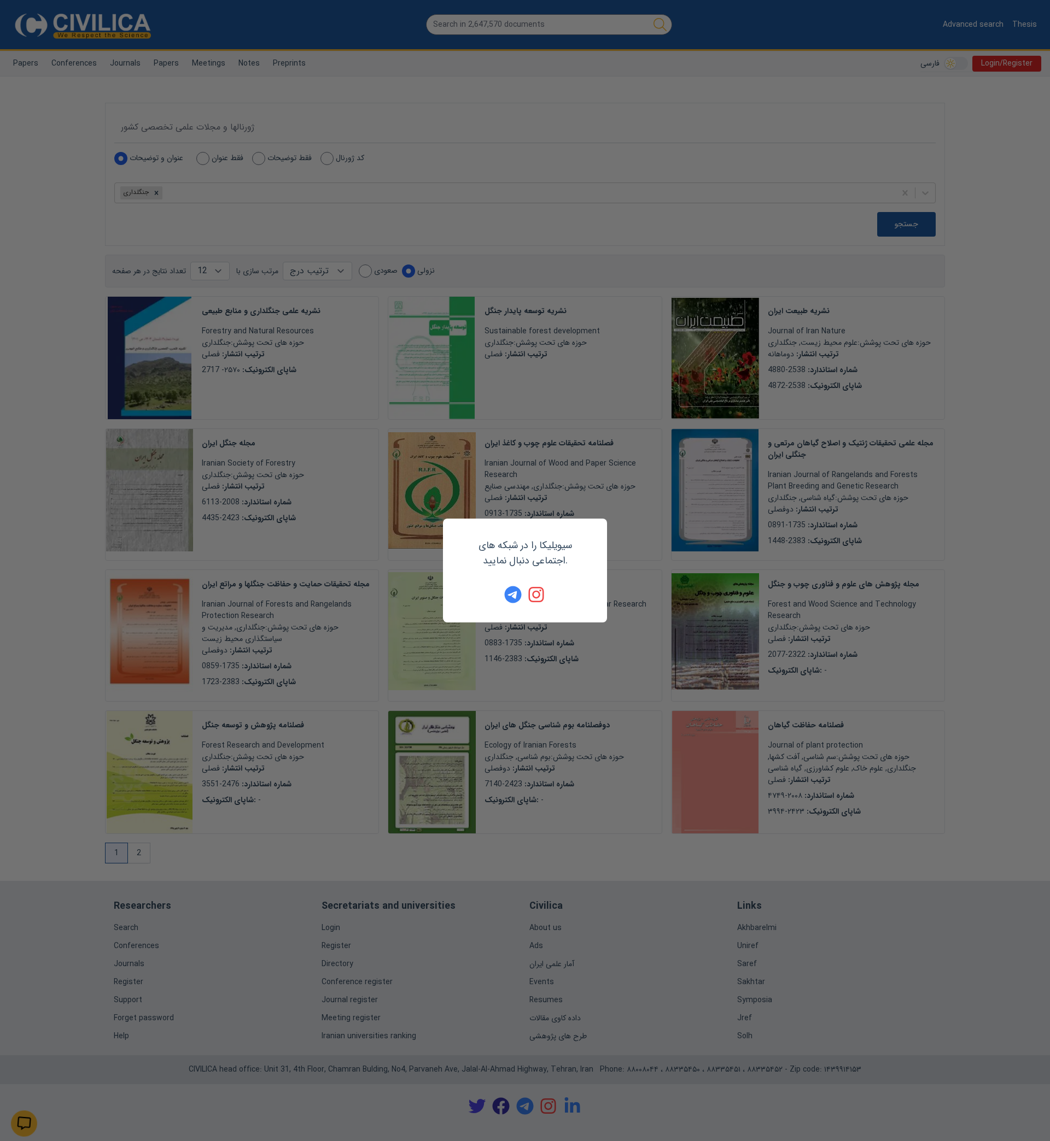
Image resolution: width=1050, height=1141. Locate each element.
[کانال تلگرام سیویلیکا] (513, 594)
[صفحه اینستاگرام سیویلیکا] (537, 594)
